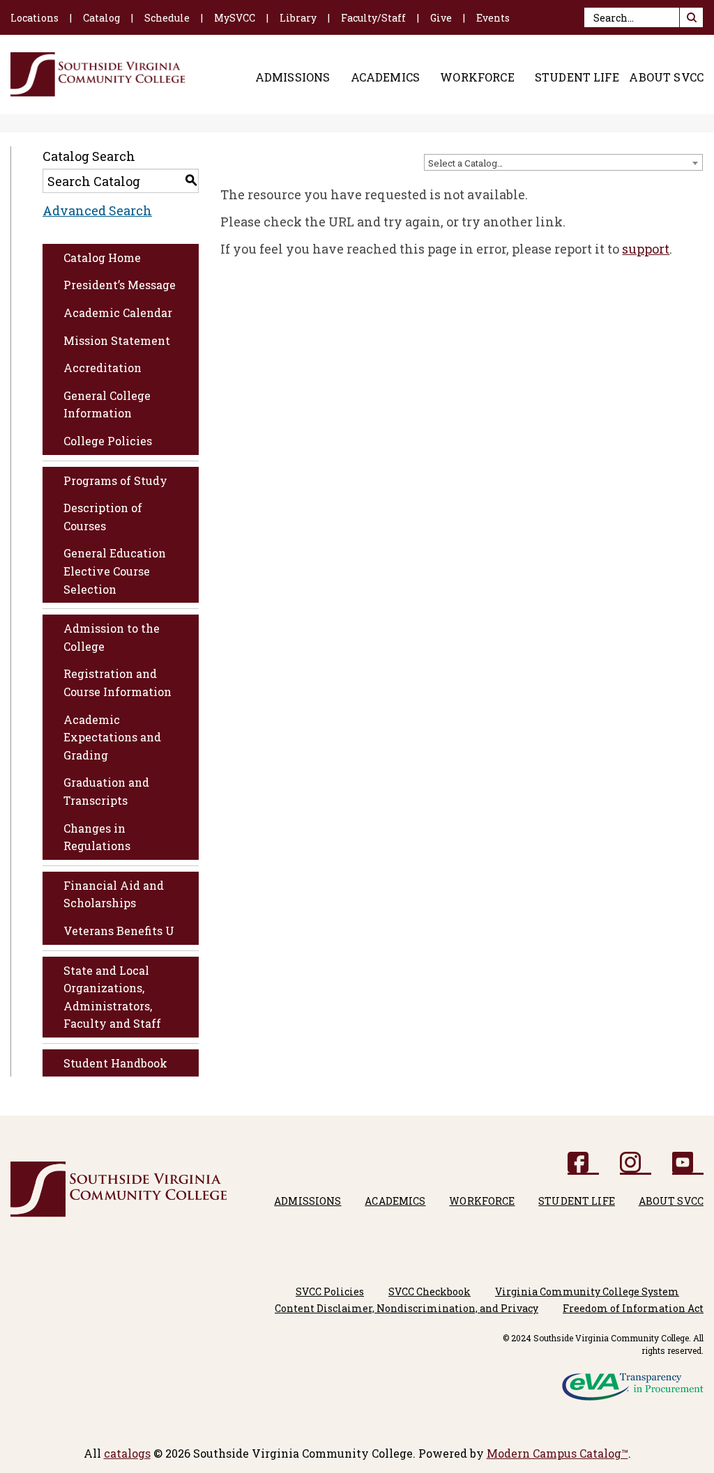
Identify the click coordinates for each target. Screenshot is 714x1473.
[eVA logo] (633, 1382)
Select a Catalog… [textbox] (465, 163)
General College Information (107, 404)
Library (298, 17)
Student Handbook (115, 1063)
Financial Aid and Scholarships (113, 894)
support (645, 248)
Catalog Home (102, 257)
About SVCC (666, 77)
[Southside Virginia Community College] (97, 74)
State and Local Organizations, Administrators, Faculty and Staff (112, 997)
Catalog (101, 17)
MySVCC (234, 17)
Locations (34, 17)
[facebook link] (583, 1163)
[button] (691, 17)
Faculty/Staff (373, 17)
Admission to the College (111, 637)
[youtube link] (688, 1163)
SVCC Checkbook (429, 1291)
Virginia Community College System (587, 1291)
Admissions (293, 77)
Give (441, 17)
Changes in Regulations (96, 837)
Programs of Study (115, 480)
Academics (385, 77)
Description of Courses (102, 516)
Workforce (477, 77)
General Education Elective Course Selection (114, 571)
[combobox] (563, 162)
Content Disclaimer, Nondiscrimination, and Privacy (406, 1308)
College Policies (107, 440)
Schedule (167, 17)
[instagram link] (635, 1163)
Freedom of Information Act (633, 1308)
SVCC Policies (330, 1291)
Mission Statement (116, 340)
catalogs (127, 1453)
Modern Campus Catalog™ (557, 1453)
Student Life (577, 77)
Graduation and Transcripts (106, 791)
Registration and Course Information (117, 682)
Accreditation (102, 367)
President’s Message (119, 284)
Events (493, 17)
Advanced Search (97, 210)
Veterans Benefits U (118, 930)
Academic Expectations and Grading (112, 737)
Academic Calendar (117, 312)
